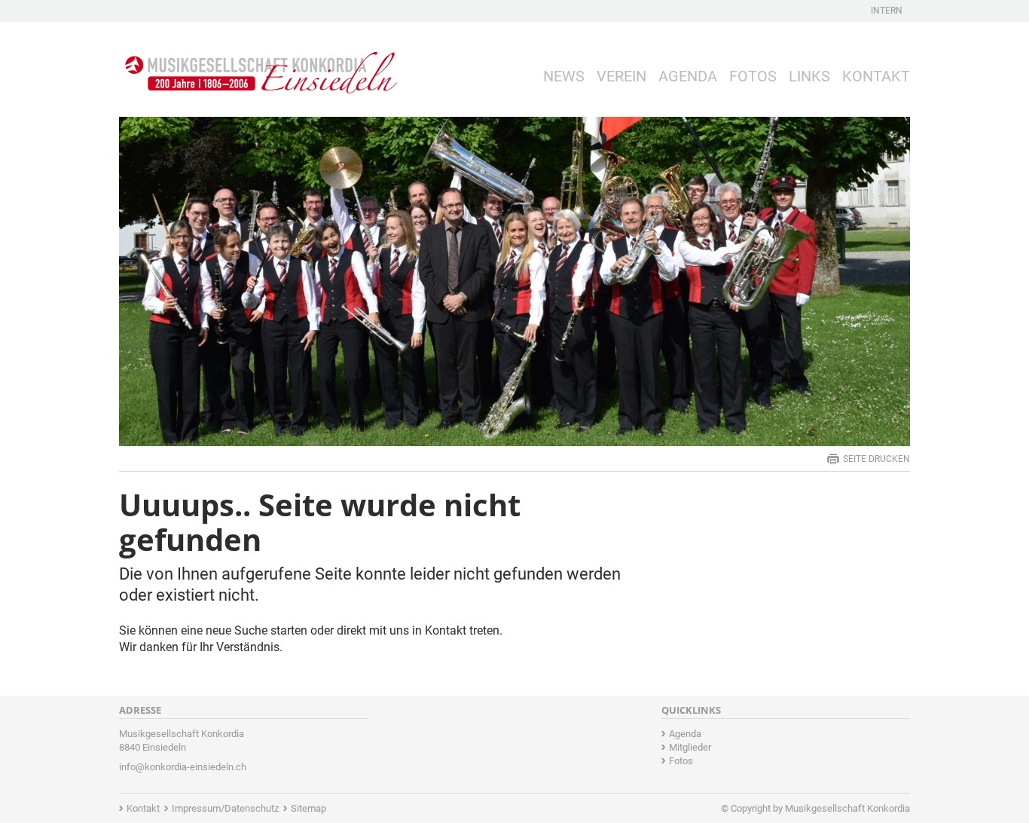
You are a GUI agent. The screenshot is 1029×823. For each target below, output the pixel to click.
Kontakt (876, 76)
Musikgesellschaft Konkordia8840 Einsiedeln (181, 740)
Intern (886, 10)
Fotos (753, 76)
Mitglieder (690, 747)
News (564, 76)
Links (809, 76)
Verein (621, 76)
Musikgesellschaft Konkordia (847, 808)
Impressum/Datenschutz (225, 808)
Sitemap (308, 808)
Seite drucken (876, 459)
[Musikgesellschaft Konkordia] (258, 61)
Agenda (687, 76)
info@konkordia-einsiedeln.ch (182, 767)
